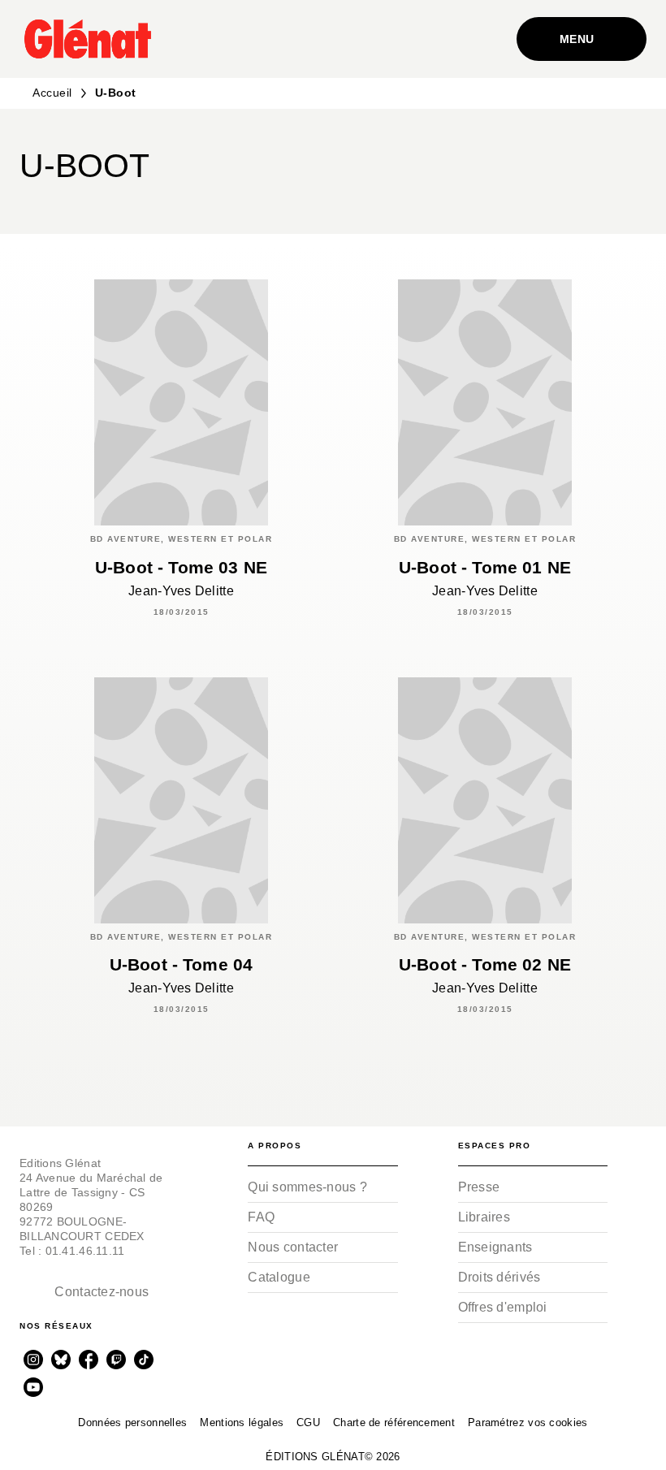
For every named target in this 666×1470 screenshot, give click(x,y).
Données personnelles (132, 1422)
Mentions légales (241, 1422)
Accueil (52, 92)
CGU (308, 1422)
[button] (621, 171)
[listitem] (33, 1359)
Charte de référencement (394, 1422)
